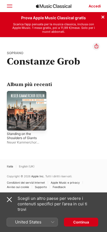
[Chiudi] (103, 16)
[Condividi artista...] (96, 46)
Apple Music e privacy (65, 182)
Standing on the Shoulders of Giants (22, 136)
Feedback (59, 187)
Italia (10, 166)
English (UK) (27, 166)
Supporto (41, 187)
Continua (81, 222)
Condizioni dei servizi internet (26, 182)
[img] (53, 6)
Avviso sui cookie (18, 187)
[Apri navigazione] (9, 6)
